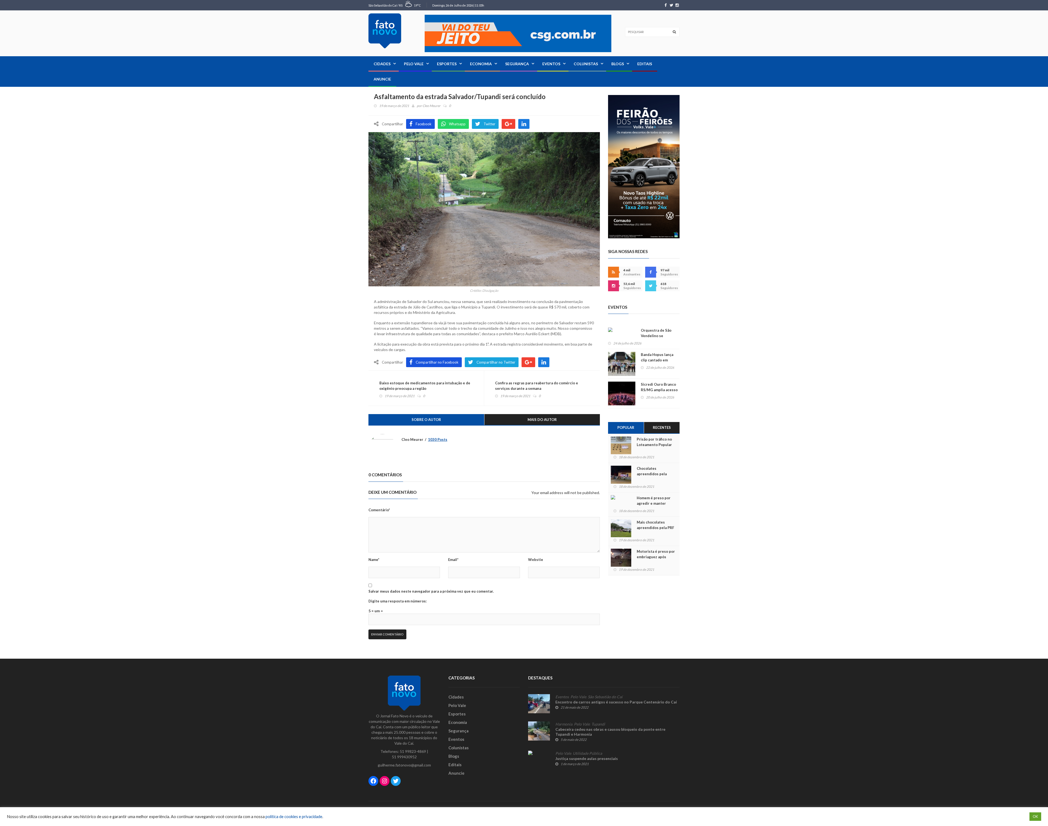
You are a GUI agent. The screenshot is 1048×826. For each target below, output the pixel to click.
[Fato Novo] (384, 31)
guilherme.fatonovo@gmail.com (404, 765)
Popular (625, 427)
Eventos (551, 63)
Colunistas (586, 63)
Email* (453, 559)
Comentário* (379, 510)
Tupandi (598, 724)
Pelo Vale (414, 63)
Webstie (535, 559)
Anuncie (382, 79)
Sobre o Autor (426, 419)
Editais (644, 63)
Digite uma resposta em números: (397, 601)
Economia (481, 63)
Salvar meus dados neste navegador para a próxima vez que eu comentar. (431, 591)
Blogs (617, 63)
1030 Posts (437, 439)
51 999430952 (404, 756)
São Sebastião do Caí (605, 697)
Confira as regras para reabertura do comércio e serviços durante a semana (536, 386)
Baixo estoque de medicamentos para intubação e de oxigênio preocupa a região (424, 386)
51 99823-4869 (413, 751)
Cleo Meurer (431, 106)
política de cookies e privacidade (294, 816)
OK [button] (1035, 816)
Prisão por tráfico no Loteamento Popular (654, 442)
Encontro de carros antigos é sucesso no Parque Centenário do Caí (616, 702)
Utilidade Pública (587, 753)
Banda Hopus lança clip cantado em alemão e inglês (657, 360)
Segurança (517, 63)
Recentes (662, 427)
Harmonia (563, 724)
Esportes (447, 63)
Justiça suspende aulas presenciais (586, 758)
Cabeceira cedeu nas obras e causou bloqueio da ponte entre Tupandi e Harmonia (610, 731)
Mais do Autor (542, 419)
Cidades (382, 63)
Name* (373, 559)
